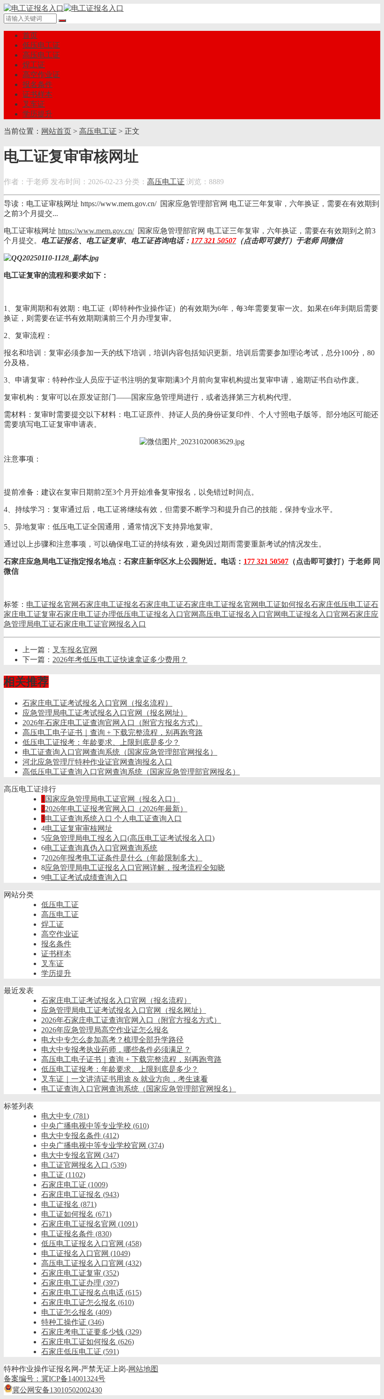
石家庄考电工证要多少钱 (91, 1332)
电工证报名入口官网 (314, 614)
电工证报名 (68, 1204)
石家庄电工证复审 (80, 1273)
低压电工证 (41, 45)
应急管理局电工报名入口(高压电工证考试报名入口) (129, 838)
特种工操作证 (72, 1322)
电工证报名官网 (52, 604)
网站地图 (143, 1369)
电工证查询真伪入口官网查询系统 (101, 848)
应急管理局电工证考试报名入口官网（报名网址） (104, 713)
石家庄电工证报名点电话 (91, 1293)
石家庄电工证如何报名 (87, 1342)
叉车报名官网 (74, 650)
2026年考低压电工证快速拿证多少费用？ (119, 659)
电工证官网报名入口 (83, 1165)
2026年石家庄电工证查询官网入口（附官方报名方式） (112, 723)
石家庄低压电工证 (341, 604)
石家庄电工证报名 (109, 604)
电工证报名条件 (76, 1234)
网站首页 (56, 131)
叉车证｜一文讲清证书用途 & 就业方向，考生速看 (124, 1079)
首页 (29, 35)
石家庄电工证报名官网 (221, 604)
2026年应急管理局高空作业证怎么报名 (105, 1030)
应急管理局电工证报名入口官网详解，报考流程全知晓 (135, 868)
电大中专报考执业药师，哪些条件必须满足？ (116, 1049)
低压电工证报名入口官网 (157, 614)
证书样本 (37, 94)
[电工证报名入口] (64, 8)
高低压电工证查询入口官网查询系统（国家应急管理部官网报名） (131, 772)
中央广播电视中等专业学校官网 (102, 1145)
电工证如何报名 (284, 604)
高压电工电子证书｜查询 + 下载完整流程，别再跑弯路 (112, 732)
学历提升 (37, 114)
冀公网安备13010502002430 (57, 1390)
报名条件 (37, 84)
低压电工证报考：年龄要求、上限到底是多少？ (101, 742)
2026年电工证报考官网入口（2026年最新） (116, 809)
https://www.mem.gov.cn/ (96, 231)
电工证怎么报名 (76, 1312)
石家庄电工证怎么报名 (87, 1302)
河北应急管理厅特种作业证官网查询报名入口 (97, 762)
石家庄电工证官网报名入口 (101, 624)
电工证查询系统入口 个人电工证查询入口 (113, 818)
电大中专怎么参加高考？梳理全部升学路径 (112, 1040)
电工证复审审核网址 (78, 828)
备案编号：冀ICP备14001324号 (54, 1379)
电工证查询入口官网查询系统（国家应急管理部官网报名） (119, 752)
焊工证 (33, 65)
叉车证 (33, 104)
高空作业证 (41, 75)
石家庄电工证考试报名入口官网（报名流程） (97, 703)
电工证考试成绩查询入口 (86, 877)
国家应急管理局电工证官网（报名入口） (112, 799)
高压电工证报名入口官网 (240, 614)
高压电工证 (41, 55)
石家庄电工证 (161, 604)
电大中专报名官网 (80, 1155)
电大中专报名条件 (80, 1135)
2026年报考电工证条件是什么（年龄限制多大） (123, 858)
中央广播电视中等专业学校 (95, 1126)
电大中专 (65, 1116)
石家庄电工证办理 (86, 614)
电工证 (63, 1175)
